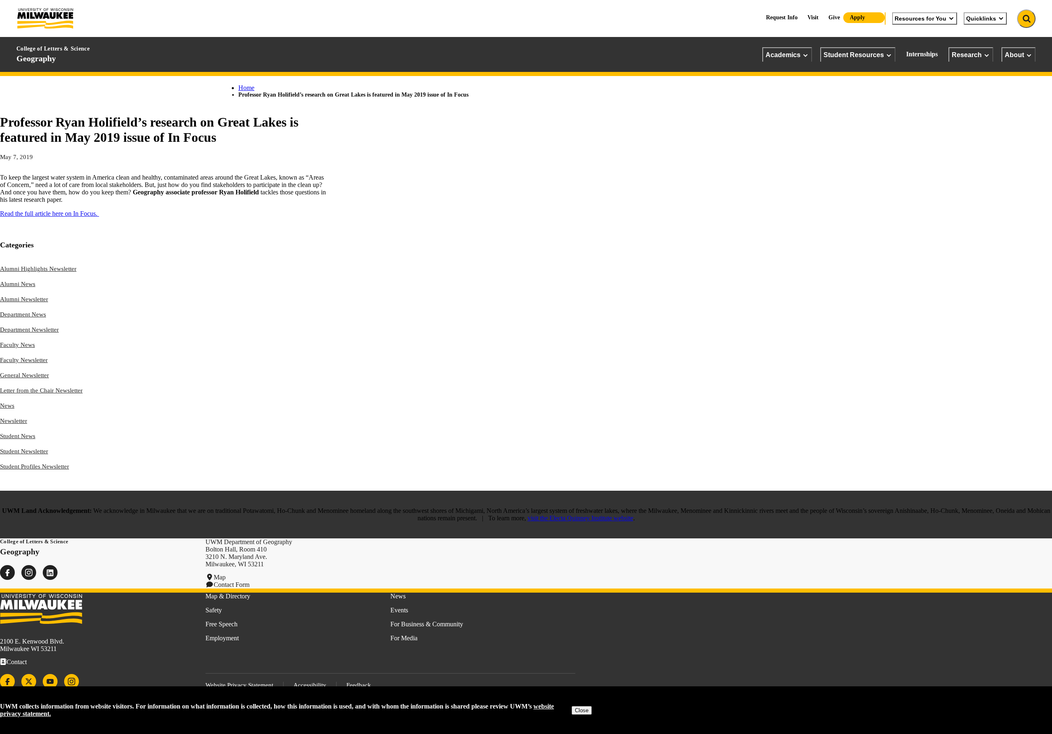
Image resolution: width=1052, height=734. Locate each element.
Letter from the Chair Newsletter (41, 390)
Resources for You (920, 18)
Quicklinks (981, 18)
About (1014, 54)
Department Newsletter (29, 329)
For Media (404, 638)
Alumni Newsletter (24, 299)
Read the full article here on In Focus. (49, 213)
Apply (857, 17)
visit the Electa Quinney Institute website (580, 518)
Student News (17, 436)
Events (399, 610)
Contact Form (231, 584)
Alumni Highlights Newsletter (38, 268)
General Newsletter (24, 375)
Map (220, 577)
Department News (23, 314)
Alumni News (17, 284)
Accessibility (309, 685)
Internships (922, 54)
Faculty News (17, 345)
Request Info (782, 17)
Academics (783, 54)
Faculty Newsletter (24, 360)
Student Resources (854, 54)
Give (834, 17)
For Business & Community (426, 624)
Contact (17, 661)
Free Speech (221, 624)
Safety (213, 610)
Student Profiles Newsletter (34, 466)
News (7, 405)
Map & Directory (227, 596)
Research (967, 54)
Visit (813, 17)
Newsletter (13, 421)
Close (581, 710)
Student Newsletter (24, 451)
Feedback (358, 685)
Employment (222, 638)
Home (246, 87)
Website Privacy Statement (239, 685)
